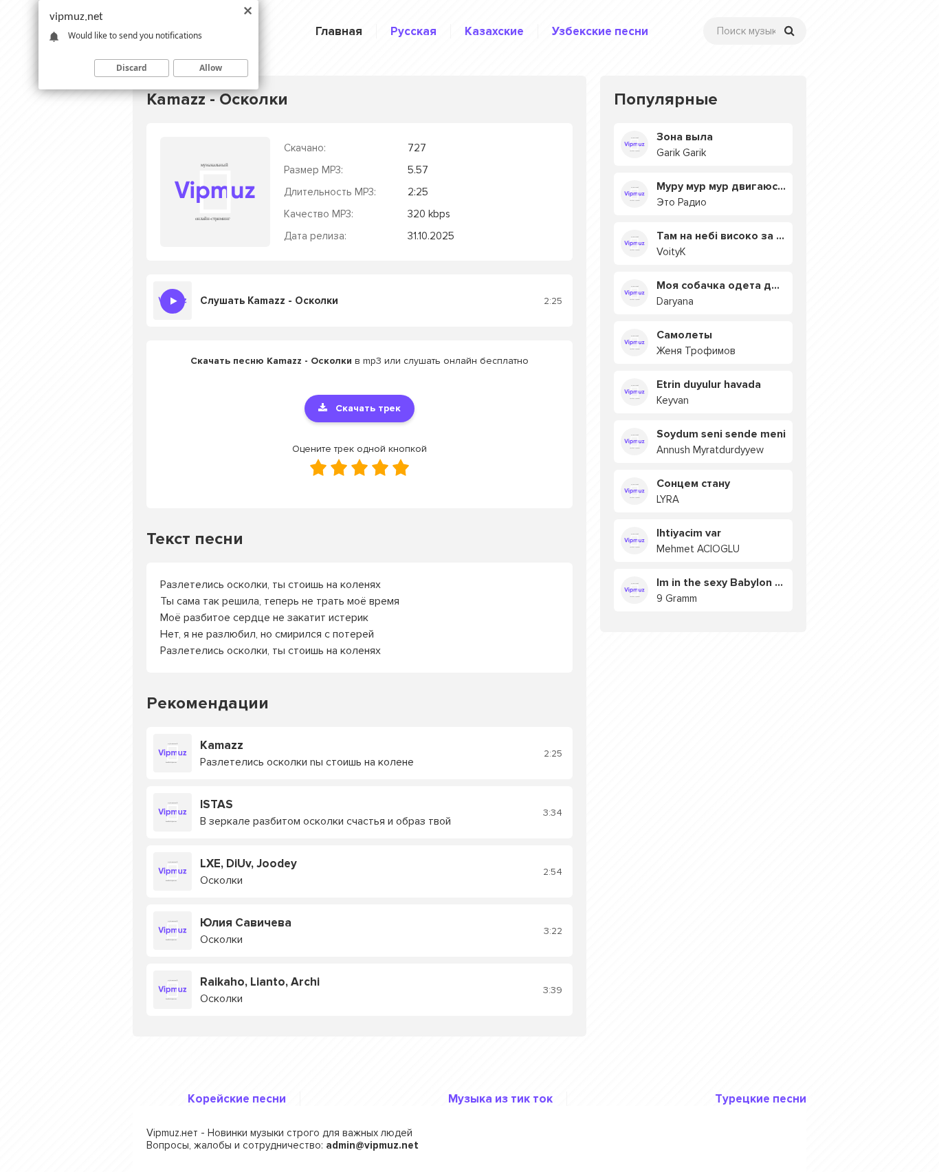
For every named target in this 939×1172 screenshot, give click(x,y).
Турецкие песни (760, 1099)
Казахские (494, 31)
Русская (413, 31)
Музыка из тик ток (500, 1099)
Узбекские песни (600, 31)
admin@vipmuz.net (372, 1145)
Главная (339, 31)
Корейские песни (237, 1099)
